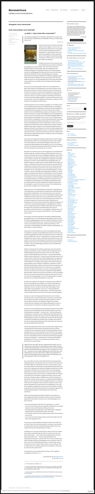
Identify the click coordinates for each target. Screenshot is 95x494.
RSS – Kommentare (72, 135)
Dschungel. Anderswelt (73, 181)
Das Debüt (70, 173)
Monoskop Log (71, 210)
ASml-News (70, 155)
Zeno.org (70, 52)
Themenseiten (74, 10)
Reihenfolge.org (71, 221)
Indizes (83, 10)
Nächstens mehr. (71, 216)
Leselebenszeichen (72, 194)
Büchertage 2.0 (71, 160)
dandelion (70, 171)
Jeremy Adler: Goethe (79, 84)
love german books (72, 206)
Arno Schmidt (63, 10)
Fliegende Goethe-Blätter (73, 145)
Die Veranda (70, 178)
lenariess (70, 193)
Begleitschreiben (71, 162)
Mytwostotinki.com (72, 213)
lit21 (69, 197)
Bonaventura (17, 10)
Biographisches (12, 39)
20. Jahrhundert (12, 38)
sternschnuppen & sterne (73, 228)
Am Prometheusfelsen (73, 142)
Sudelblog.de (70, 229)
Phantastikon (71, 219)
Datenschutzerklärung (72, 241)
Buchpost (70, 169)
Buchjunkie (70, 167)
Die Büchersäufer (71, 175)
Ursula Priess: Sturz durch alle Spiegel (76, 50)
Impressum (70, 239)
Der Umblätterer (71, 174)
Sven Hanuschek (12, 35)
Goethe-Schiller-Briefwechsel (74, 187)
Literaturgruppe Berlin (73, 200)
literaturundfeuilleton (72, 202)
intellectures (70, 189)
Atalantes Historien (72, 156)
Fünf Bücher (70, 182)
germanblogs (71, 185)
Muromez (70, 212)
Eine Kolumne (71, 144)
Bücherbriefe (70, 159)
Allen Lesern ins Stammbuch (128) (75, 68)
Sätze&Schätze (71, 224)
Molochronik (70, 209)
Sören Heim (70, 225)
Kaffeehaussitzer (71, 190)
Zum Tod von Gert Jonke (73, 60)
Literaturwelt (71, 204)
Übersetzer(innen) (73, 99)
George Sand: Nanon (72, 49)
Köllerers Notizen (71, 192)
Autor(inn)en (72, 98)
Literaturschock (71, 201)
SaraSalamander (71, 223)
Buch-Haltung (71, 166)
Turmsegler (70, 231)
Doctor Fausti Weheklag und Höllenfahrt (76, 179)
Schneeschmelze (71, 227)
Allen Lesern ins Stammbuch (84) (75, 64)
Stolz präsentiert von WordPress (23, 487)
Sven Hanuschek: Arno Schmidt (22, 30)
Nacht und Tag (71, 215)
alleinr (69, 152)
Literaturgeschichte (13, 42)
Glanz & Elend (71, 186)
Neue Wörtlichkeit (71, 217)
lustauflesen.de (71, 208)
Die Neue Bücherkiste (72, 177)
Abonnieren (70, 126)
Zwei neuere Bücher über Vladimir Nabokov (77, 53)
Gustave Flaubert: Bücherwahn (74, 47)
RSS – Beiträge (71, 134)
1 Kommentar (11, 44)
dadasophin (70, 170)
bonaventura (70, 76)
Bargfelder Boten (58, 456)
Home (47, 10)
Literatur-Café (71, 198)
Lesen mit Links (71, 196)
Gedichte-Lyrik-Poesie (72, 183)
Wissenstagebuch (71, 232)
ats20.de (70, 158)
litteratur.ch (70, 205)
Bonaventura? (54, 10)
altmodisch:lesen (71, 154)
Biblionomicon (71, 163)
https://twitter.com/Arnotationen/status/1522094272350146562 (41, 477)
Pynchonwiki (70, 220)
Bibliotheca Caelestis (72, 164)
